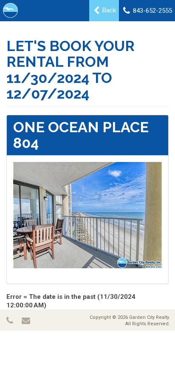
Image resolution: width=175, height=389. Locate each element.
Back (108, 10)
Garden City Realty (149, 317)
